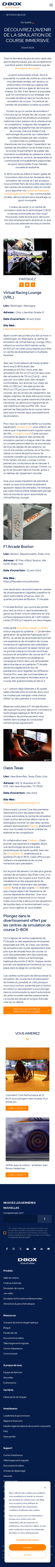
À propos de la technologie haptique (20, 1322)
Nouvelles (8, 1377)
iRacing (33, 826)
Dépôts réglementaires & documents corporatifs (27, 1426)
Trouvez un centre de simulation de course (26, 1010)
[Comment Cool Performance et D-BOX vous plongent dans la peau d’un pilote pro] (27, 1069)
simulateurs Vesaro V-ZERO (32, 628)
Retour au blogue (16, 15)
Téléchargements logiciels (16, 1343)
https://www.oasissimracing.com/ (21, 802)
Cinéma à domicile (12, 1283)
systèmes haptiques (38, 190)
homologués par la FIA (17, 193)
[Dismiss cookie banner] (45, 1487)
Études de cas (10, 1332)
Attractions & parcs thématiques (19, 1303)
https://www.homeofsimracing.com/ (23, 328)
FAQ (5, 1431)
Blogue (6, 1327)
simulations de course (27, 68)
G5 (35, 631)
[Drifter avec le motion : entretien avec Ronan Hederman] (27, 1139)
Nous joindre (9, 1436)
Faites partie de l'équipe (15, 1397)
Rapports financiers (12, 1420)
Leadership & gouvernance (16, 1415)
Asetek (7, 887)
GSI (37, 887)
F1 (8, 688)
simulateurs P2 (15, 853)
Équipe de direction (12, 1372)
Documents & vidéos (13, 1338)
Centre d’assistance (13, 1348)
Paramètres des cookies (27, 1539)
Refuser (27, 1555)
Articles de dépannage (14, 1470)
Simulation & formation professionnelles (22, 1298)
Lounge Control (22, 433)
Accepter (27, 1547)
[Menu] (51, 5)
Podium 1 (33, 840)
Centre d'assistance (13, 1455)
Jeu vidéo (8, 1293)
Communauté (10, 1353)
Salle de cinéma (11, 1277)
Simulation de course (13, 1288)
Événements (9, 1382)
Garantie (7, 1476)
